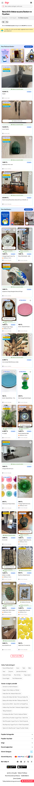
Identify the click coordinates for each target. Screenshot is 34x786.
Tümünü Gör (28, 46)
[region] (17, 56)
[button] (2, 3)
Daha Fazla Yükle (17, 656)
